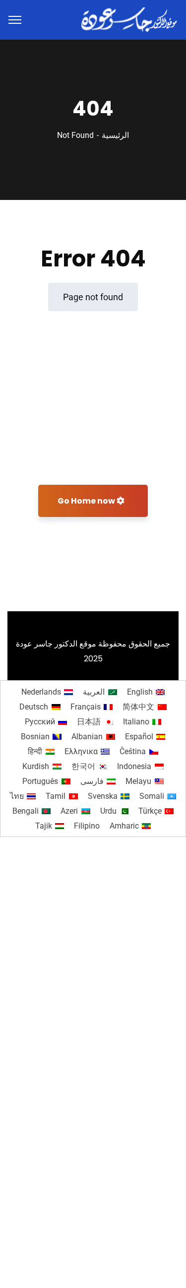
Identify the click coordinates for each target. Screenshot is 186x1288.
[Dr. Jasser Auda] (130, 19)
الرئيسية (115, 135)
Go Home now (87, 501)
